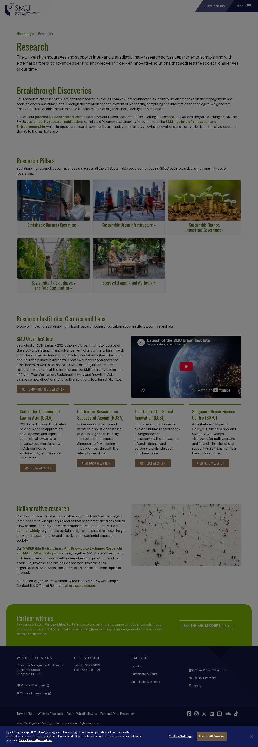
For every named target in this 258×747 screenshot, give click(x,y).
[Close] (251, 736)
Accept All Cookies (211, 736)
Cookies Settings (180, 736)
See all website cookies (35, 740)
